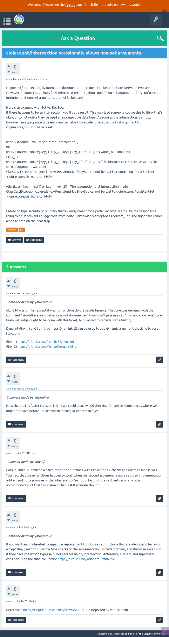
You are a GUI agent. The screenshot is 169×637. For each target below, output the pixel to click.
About (70, 4)
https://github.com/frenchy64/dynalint (46, 341)
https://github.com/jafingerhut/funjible (86, 559)
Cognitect (118, 633)
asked (9, 79)
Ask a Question (78, 38)
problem (12, 229)
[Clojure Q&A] (19, 19)
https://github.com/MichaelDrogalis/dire (47, 346)
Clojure (35, 79)
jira (21, 229)
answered (11, 293)
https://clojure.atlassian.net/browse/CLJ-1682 (56, 610)
